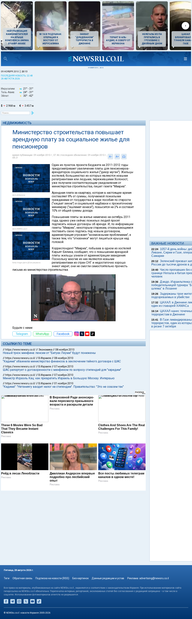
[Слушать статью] (127, 156)
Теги (6, 578)
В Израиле (44, 358)
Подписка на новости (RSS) (52, 578)
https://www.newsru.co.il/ (20, 349)
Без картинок (80, 578)
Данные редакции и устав (108, 578)
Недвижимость (17, 123)
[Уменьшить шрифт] (110, 156)
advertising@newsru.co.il (154, 578)
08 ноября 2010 (64, 349)
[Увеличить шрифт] (117, 156)
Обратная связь (22, 578)
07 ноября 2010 (63, 366)
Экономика (45, 349)
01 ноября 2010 (63, 383)
